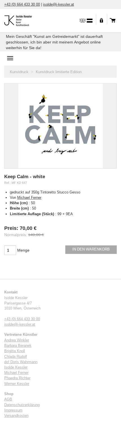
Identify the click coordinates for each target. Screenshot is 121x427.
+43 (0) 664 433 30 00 (22, 4)
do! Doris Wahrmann (20, 362)
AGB (8, 399)
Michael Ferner (29, 197)
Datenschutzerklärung (22, 405)
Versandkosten (16, 416)
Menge (23, 250)
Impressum (13, 410)
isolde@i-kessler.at (58, 4)
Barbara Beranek (18, 346)
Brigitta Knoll (14, 351)
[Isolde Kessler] (24, 20)
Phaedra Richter (17, 378)
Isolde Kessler (16, 367)
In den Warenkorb (91, 249)
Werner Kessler (16, 384)
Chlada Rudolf (15, 357)
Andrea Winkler (16, 340)
